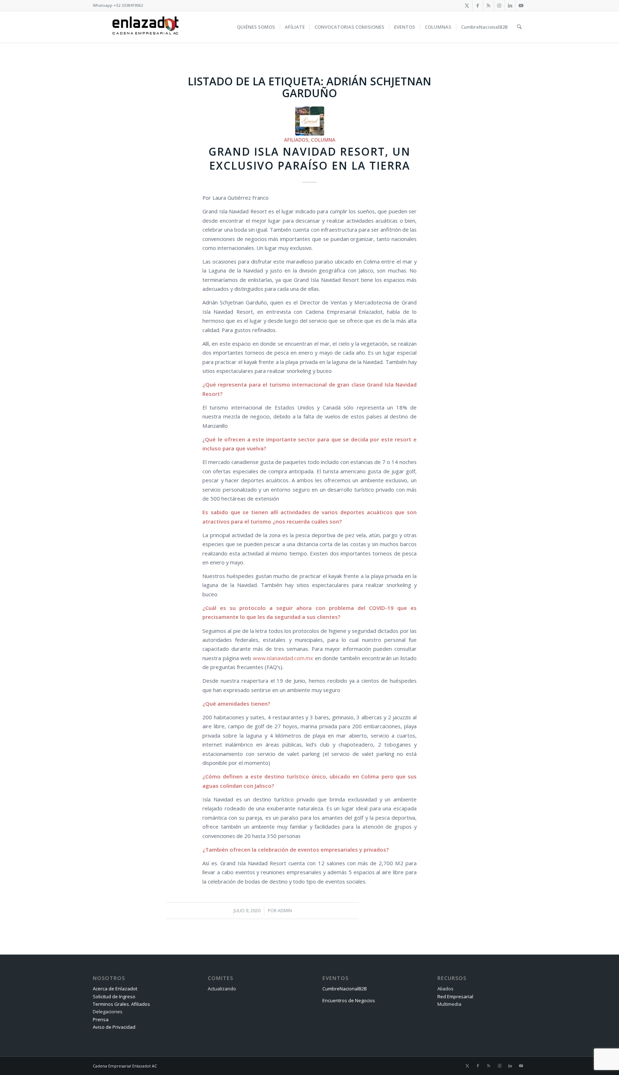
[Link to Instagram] (499, 5)
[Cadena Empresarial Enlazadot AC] (145, 27)
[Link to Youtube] (520, 5)
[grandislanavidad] (309, 121)
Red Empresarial (455, 996)
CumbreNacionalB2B (344, 988)
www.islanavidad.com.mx (283, 658)
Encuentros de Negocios (348, 1000)
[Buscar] (519, 27)
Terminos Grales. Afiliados (121, 1004)
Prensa (101, 1019)
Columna (323, 140)
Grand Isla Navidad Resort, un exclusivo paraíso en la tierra (309, 158)
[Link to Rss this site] (488, 5)
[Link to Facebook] (477, 5)
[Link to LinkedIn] (510, 5)
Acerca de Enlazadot (115, 988)
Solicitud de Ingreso (114, 996)
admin (285, 911)
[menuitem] (256, 27)
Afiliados (296, 140)
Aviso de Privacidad (114, 1027)
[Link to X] (467, 5)
